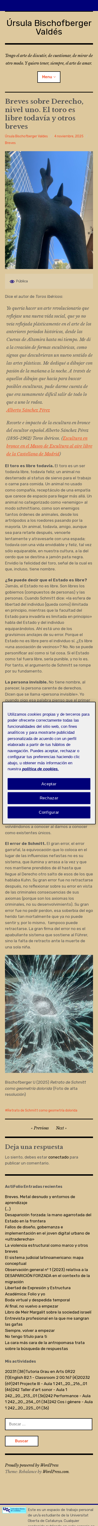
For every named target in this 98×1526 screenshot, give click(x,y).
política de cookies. (40, 769)
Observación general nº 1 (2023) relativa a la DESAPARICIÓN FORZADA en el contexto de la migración (47, 1275)
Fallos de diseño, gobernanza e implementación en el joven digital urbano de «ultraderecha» (47, 1233)
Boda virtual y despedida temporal (37, 1300)
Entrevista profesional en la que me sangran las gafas (47, 1321)
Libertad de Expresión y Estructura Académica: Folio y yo (38, 1290)
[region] (48, 763)
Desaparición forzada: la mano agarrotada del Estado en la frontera (48, 1217)
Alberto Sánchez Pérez (28, 410)
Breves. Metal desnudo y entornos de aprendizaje (40, 1199)
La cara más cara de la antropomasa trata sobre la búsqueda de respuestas (45, 1345)
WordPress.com (56, 1471)
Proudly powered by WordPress (32, 1465)
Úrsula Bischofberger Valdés (49, 27)
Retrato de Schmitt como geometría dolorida (42, 1110)
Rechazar (49, 798)
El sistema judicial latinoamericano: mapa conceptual (44, 1260)
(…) (8, 1208)
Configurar (49, 812)
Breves (10, 143)
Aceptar (49, 783)
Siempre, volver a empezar (30, 1330)
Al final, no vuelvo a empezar (31, 1306)
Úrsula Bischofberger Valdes (26, 136)
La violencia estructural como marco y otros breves (46, 1248)
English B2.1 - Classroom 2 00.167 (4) (44, 1377)
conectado (58, 1157)
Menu (47, 77)
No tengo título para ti (26, 1336)
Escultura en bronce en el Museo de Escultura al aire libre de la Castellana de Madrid (49, 446)
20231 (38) (15, 1371)
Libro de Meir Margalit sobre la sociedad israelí (48, 1312)
